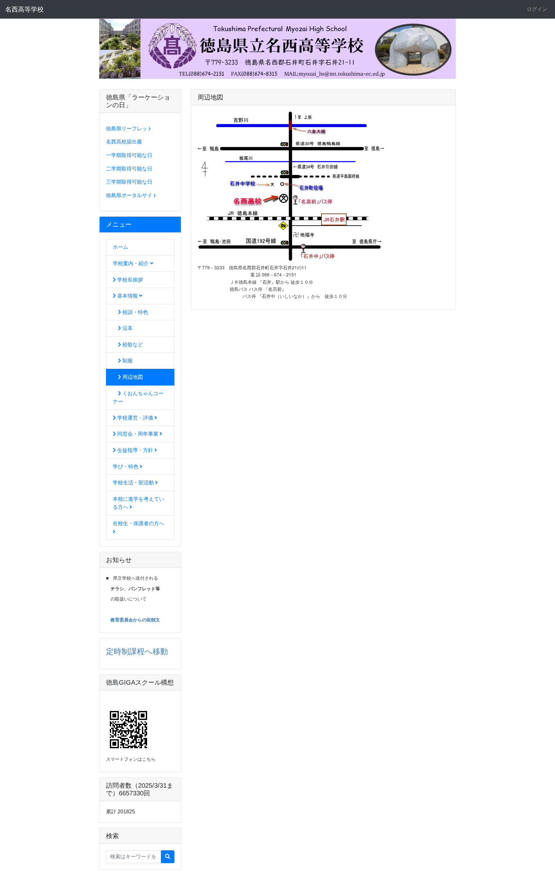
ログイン (537, 9)
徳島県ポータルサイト (131, 195)
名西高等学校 (24, 9)
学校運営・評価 (135, 417)
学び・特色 (126, 466)
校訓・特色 (134, 312)
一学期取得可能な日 (129, 155)
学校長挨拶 (129, 279)
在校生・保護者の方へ (138, 523)
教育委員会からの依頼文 (135, 619)
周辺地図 (132, 377)
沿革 (127, 328)
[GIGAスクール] (108, 700)
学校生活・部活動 (134, 482)
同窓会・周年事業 (138, 434)
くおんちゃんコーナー (138, 397)
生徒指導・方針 (135, 450)
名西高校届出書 (124, 141)
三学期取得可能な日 (129, 182)
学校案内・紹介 (131, 263)
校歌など (132, 344)
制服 (127, 360)
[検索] (167, 856)
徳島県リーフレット (129, 128)
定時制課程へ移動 (137, 650)
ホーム (120, 247)
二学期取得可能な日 (129, 168)
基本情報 (127, 296)
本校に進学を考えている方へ (138, 503)
